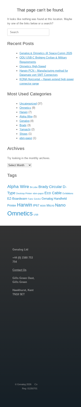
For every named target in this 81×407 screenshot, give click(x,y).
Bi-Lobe (34, 187)
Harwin (24, 112)
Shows (24, 133)
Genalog (24, 120)
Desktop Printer (24, 193)
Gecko (37, 199)
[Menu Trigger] (71, 9)
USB (36, 214)
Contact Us (19, 269)
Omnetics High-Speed (33, 66)
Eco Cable (53, 193)
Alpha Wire (26, 116)
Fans (30, 199)
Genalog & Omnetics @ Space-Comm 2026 (46, 53)
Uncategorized (28, 103)
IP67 (36, 205)
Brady (23, 125)
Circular (55, 186)
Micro (50, 205)
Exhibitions (68, 193)
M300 (43, 205)
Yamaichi (25, 129)
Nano (60, 205)
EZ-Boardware (17, 198)
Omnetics (25, 107)
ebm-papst (26, 138)
